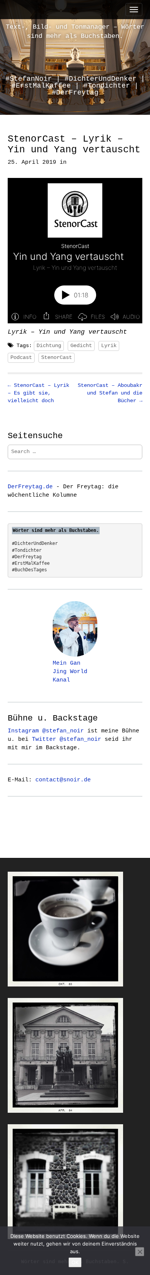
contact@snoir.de (63, 779)
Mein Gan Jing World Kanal (70, 671)
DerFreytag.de (30, 486)
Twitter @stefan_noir (66, 739)
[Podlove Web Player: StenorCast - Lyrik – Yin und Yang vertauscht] (75, 250)
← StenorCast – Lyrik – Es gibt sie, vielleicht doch (38, 393)
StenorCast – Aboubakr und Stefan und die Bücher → (110, 393)
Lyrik (109, 345)
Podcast (21, 357)
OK (75, 1262)
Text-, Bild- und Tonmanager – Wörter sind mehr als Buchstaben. (75, 31)
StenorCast (56, 357)
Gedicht (81, 345)
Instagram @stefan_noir (46, 730)
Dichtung (49, 345)
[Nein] (139, 1251)
